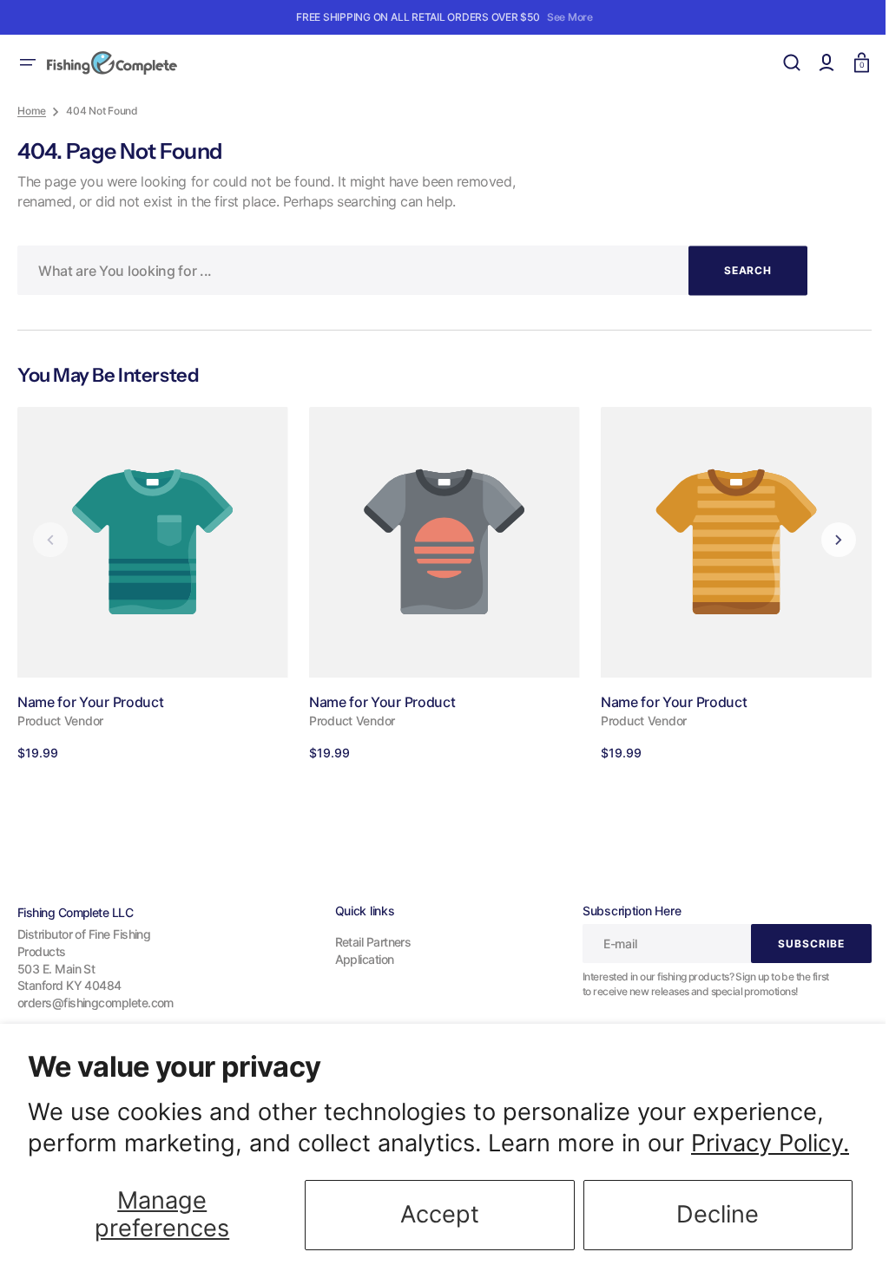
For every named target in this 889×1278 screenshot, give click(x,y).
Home (31, 110)
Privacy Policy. (770, 1143)
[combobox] (412, 270)
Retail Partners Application (366, 950)
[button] (28, 62)
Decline (717, 1214)
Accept (439, 1214)
